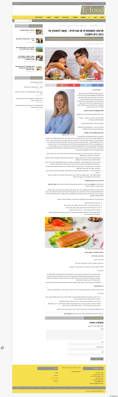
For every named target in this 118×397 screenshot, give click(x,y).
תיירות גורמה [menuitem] (39, 17)
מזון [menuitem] (96, 17)
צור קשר (56, 375)
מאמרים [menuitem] (75, 17)
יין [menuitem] (89, 17)
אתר (102, 352)
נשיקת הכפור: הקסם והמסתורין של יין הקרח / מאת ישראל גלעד (25, 48)
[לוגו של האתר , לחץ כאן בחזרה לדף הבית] (83, 14)
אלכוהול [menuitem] (57, 17)
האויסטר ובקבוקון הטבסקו (27, 30)
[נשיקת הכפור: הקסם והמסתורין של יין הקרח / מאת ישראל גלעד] (39, 49)
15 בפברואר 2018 (97, 44)
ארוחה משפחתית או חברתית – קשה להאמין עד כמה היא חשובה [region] (81, 25)
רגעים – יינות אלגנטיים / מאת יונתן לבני (25, 39)
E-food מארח (87, 44)
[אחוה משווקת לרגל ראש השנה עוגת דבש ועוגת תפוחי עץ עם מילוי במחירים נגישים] (39, 68)
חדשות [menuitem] (102, 17)
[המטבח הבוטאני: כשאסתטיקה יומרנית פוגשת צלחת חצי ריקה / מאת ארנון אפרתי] (39, 58)
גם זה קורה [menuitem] (65, 17)
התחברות (56, 381)
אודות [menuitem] (103, 3)
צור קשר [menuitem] (96, 3)
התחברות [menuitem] (80, 3)
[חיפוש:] (23, 20)
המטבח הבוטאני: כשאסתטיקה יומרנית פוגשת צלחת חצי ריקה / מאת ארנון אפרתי (25, 57)
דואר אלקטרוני (100, 347)
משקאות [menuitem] (83, 17)
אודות (56, 372)
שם (102, 342)
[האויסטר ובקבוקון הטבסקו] (39, 32)
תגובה (102, 329)
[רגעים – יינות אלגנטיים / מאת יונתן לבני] (39, 40)
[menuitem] (88, 3)
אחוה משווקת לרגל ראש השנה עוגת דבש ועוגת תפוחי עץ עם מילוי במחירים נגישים (24, 68)
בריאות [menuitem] (49, 17)
